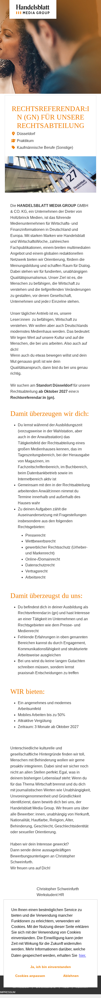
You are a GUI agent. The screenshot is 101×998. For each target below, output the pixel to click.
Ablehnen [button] (71, 976)
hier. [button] (82, 955)
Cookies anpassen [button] (30, 976)
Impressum (7, 992)
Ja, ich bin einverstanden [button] (50, 967)
